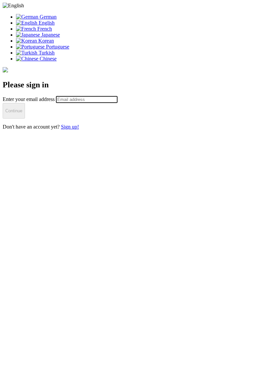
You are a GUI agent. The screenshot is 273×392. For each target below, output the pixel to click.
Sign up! (70, 127)
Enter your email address (29, 99)
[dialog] (136, 66)
